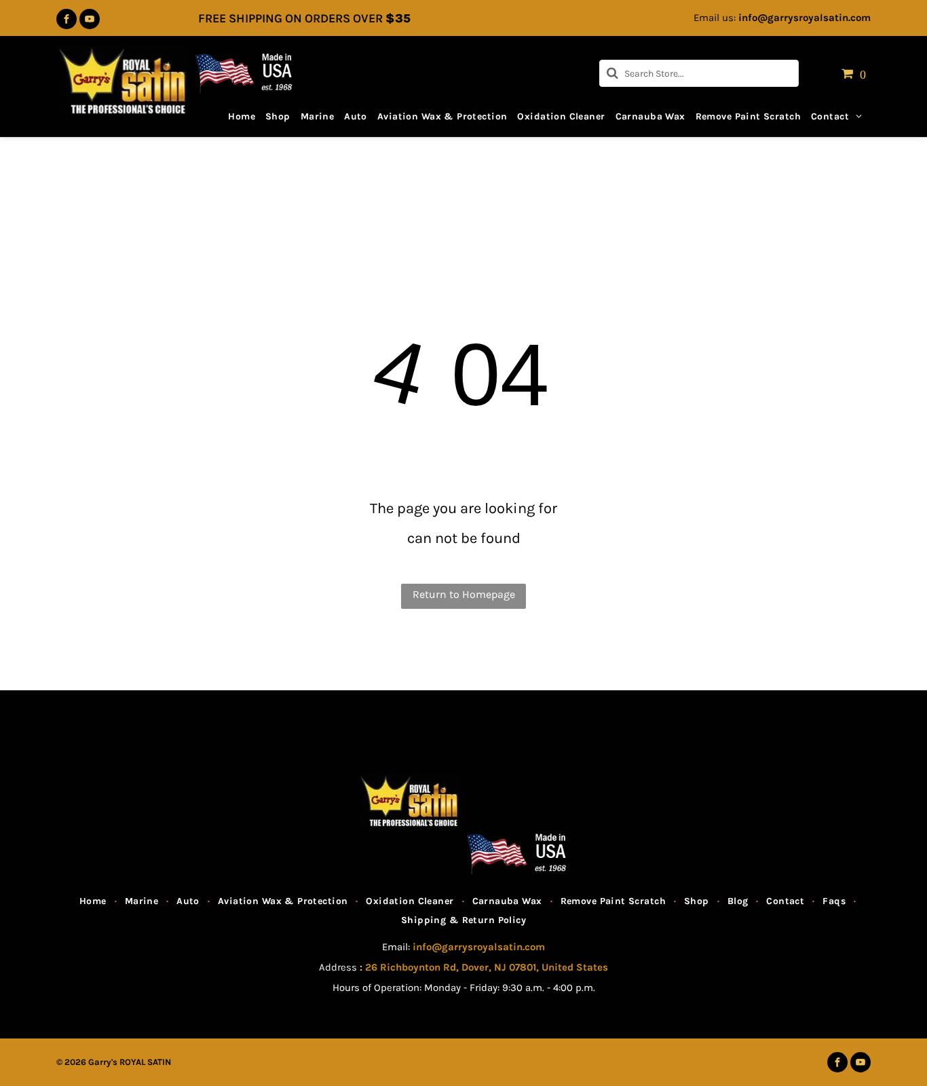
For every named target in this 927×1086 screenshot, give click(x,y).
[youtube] (89, 21)
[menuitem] (236, 111)
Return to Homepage (464, 594)
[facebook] (66, 21)
